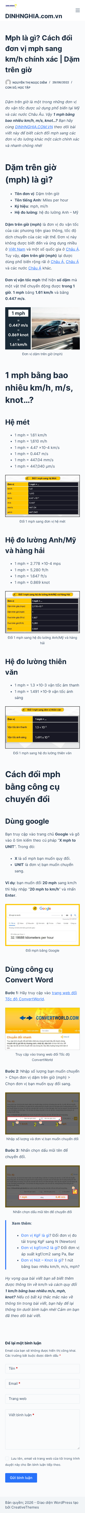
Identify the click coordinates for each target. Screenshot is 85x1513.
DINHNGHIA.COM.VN (34, 126)
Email (14, 1383)
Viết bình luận (21, 1415)
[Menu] (78, 10)
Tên (13, 1368)
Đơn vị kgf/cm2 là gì (39, 1247)
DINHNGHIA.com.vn (33, 16)
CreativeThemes (25, 1507)
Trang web (17, 1398)
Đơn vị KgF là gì (35, 1235)
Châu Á (72, 249)
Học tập (24, 87)
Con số (10, 87)
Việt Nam (17, 249)
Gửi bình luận (21, 1477)
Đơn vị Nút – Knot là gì (41, 1260)
